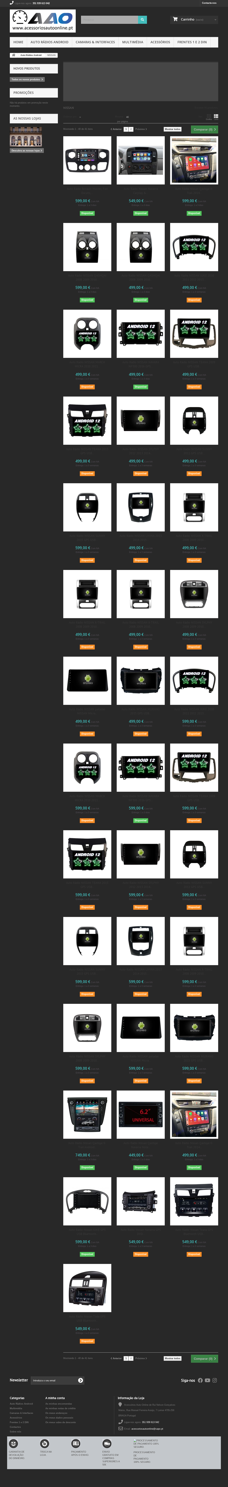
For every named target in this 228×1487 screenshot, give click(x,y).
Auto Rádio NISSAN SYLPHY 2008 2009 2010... (194, 625)
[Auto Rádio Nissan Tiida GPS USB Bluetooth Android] (87, 1288)
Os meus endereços (56, 1413)
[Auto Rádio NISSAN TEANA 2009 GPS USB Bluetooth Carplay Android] (194, 333)
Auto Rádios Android (49, 42)
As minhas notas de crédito (60, 1408)
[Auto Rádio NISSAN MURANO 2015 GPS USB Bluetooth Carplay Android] (140, 680)
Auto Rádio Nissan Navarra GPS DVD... (141, 1232)
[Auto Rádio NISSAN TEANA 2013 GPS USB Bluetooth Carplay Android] (87, 420)
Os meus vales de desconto (60, 1422)
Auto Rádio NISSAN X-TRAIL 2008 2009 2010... (194, 538)
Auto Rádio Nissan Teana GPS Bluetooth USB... (194, 1232)
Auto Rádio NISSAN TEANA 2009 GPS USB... (194, 364)
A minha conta (55, 1398)
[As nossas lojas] (34, 137)
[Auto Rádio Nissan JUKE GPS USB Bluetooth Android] (87, 1201)
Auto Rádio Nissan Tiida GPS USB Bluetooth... (87, 1318)
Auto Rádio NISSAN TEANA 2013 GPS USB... (87, 451)
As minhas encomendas (58, 1403)
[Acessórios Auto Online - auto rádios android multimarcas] (43, 21)
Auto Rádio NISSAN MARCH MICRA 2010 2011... (87, 364)
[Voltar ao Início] (13, 55)
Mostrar (119, 116)
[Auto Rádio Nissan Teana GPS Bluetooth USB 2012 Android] (194, 1201)
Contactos (15, 1427)
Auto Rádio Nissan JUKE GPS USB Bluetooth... (87, 1232)
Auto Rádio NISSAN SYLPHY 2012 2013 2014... (141, 451)
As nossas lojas (27, 118)
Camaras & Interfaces (95, 42)
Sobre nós (15, 1431)
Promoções (23, 92)
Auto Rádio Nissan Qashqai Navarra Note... (140, 1145)
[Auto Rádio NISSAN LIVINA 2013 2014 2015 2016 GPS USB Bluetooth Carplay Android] (140, 507)
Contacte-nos (209, 3)
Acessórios (160, 42)
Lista (216, 119)
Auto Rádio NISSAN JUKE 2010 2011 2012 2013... (194, 278)
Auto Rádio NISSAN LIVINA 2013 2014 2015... (141, 538)
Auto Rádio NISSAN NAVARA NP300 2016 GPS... (140, 364)
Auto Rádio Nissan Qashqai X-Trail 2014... (194, 191)
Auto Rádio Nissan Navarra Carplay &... (141, 191)
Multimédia (132, 42)
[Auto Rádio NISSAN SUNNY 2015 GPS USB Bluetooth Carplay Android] (87, 507)
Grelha (209, 119)
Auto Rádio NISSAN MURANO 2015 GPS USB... (140, 711)
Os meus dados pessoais (59, 1417)
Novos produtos (26, 68)
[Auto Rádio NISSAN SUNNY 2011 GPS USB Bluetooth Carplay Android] (194, 420)
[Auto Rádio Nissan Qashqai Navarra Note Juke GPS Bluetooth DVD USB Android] (140, 1114)
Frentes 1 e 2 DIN (192, 42)
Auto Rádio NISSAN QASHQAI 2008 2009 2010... (87, 278)
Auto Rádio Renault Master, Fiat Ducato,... (87, 191)
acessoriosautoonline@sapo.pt (147, 1428)
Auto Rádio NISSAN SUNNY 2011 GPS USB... (194, 451)
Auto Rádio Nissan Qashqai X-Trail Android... (87, 1145)
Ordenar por (70, 116)
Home (18, 42)
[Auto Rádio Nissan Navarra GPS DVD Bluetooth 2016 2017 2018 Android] (140, 1201)
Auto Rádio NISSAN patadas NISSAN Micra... (87, 711)
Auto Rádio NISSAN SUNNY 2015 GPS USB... (87, 538)
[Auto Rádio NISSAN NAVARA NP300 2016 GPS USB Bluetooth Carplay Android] (140, 333)
